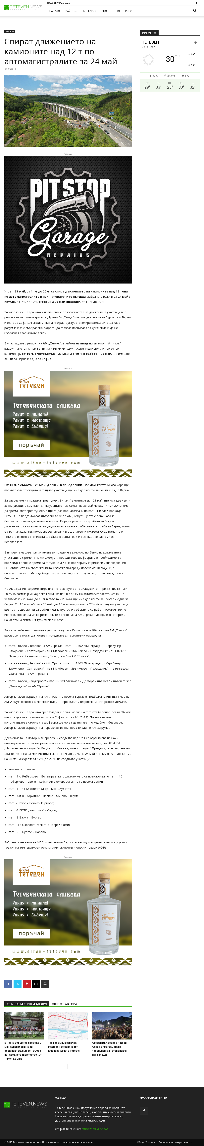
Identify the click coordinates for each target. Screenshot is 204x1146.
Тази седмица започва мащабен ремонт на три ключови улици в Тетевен (64, 1046)
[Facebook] (197, 3)
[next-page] (70, 1066)
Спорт (106, 11)
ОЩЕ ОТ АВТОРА (64, 1004)
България (89, 11)
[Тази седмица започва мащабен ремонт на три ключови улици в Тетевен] (68, 1025)
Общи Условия (146, 1142)
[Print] (45, 984)
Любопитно (124, 11)
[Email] (36, 984)
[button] (195, 11)
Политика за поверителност (175, 1142)
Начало (54, 11)
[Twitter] (18, 984)
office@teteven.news (95, 1129)
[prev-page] (64, 1066)
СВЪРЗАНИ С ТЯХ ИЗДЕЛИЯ (27, 1004)
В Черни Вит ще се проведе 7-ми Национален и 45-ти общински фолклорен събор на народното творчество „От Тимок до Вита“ (23, 1050)
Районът (71, 11)
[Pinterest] (27, 984)
